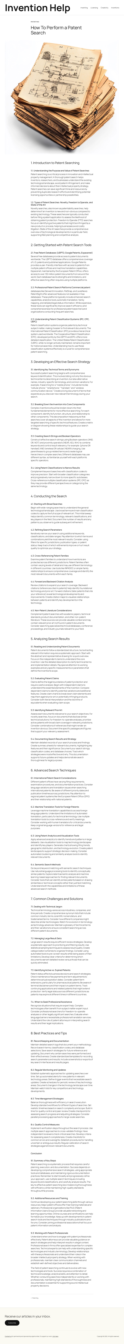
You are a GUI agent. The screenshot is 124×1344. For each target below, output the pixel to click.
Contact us (8, 1336)
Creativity (104, 7)
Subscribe (12, 1323)
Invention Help (37, 7)
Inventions (115, 7)
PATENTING (35, 22)
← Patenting (34, 1298)
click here (55, 1336)
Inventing (84, 7)
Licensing (94, 7)
